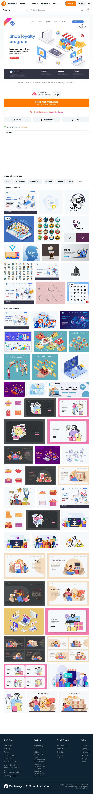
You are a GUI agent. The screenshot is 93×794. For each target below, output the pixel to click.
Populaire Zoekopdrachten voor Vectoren (40, 758)
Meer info (9, 131)
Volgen (57, 95)
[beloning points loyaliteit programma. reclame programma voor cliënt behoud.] (42, 701)
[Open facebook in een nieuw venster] (26, 785)
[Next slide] (84, 180)
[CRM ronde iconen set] (49, 228)
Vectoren (11, 4)
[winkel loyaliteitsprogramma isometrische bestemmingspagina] (16, 319)
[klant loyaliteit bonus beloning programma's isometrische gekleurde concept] (79, 340)
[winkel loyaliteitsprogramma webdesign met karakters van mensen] (44, 319)
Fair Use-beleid (81, 787)
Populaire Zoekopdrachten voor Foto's (40, 765)
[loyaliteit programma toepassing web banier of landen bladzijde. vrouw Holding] (68, 430)
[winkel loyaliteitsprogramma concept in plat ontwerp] (68, 675)
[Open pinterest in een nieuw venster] (37, 785)
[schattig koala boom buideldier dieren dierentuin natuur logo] (76, 228)
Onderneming (9, 754)
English (83, 744)
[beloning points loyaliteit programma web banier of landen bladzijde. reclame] (68, 592)
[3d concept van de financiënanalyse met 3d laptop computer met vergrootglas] (75, 251)
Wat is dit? (24, 127)
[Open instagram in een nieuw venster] (30, 785)
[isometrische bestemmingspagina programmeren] (47, 270)
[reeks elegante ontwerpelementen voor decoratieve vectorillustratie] (50, 292)
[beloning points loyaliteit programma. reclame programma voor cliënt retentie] (15, 701)
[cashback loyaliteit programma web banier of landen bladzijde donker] (40, 474)
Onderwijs (7, 757)
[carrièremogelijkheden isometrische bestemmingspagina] (20, 201)
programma (20, 180)
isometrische (35, 180)
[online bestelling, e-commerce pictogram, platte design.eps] (51, 201)
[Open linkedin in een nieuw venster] (34, 785)
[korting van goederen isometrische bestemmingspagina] (74, 496)
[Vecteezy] (3, 3)
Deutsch (83, 754)
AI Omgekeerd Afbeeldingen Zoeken (12, 765)
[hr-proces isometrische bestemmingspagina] (19, 292)
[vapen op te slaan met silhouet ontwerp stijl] (77, 201)
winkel (8, 180)
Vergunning (38, 744)
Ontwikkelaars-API (10, 761)
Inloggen (81, 4)
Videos (33, 4)
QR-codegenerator (11, 774)
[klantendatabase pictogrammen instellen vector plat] (18, 270)
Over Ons (60, 751)
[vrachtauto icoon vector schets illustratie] (12, 251)
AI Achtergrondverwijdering (13, 770)
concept (48, 180)
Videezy (6, 751)
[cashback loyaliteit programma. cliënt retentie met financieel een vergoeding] (74, 701)
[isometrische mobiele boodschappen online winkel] (19, 228)
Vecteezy (7, 748)
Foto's (22, 4)
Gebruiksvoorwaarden (69, 785)
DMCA (36, 748)
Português (84, 751)
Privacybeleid (83, 785)
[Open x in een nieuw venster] (45, 785)
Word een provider (60, 755)
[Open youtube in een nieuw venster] (48, 785)
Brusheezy (8, 744)
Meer (55, 4)
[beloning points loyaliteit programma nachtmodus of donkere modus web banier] (40, 406)
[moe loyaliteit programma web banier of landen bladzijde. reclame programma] (73, 406)
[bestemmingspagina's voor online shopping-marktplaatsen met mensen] (18, 340)
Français (83, 757)
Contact (60, 748)
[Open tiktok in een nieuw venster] (41, 785)
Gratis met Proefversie (46, 102)
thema (70, 180)
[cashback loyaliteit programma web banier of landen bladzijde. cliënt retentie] (73, 474)
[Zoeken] (82, 10)
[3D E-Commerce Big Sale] (69, 388)
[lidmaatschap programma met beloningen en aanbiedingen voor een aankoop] (43, 519)
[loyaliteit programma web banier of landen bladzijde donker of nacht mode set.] (24, 648)
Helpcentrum (62, 744)
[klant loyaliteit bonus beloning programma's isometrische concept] (50, 340)
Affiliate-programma (38, 752)
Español (83, 748)
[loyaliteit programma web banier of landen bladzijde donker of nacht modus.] (18, 454)
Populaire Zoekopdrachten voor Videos (40, 772)
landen (60, 180)
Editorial (44, 4)
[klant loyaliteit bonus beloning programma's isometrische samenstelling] (45, 365)
